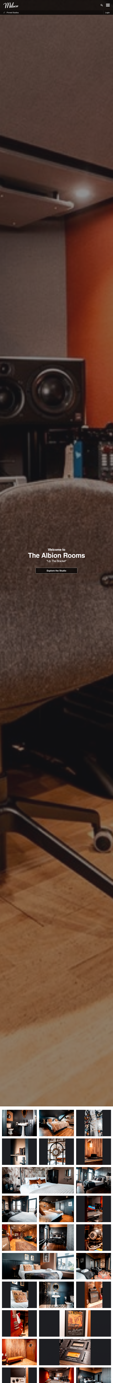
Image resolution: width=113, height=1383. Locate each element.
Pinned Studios (12, 12)
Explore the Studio (56, 570)
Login (107, 12)
